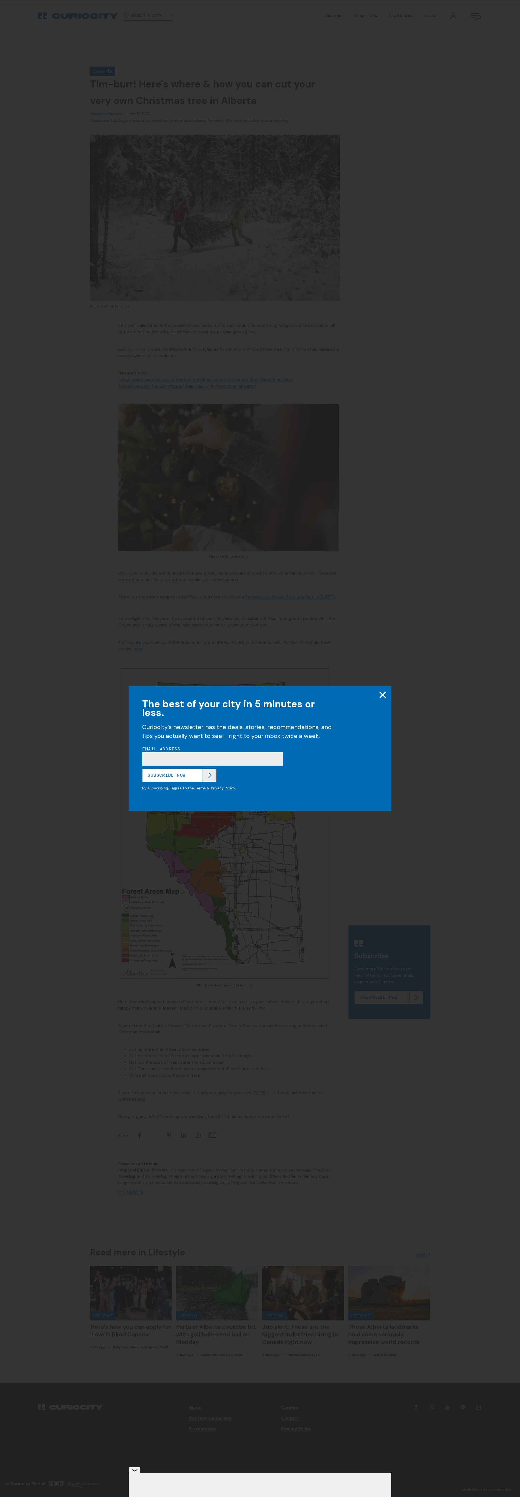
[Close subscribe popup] (382, 695)
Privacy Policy (223, 788)
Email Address (161, 749)
